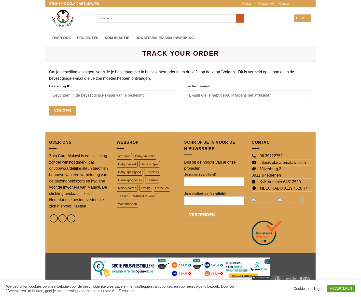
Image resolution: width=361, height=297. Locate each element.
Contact (284, 3)
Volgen (62, 111)
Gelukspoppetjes (130, 180)
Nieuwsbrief (265, 3)
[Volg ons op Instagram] (300, 3)
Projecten (88, 38)
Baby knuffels (145, 156)
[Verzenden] (240, 18)
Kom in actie (117, 38)
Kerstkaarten (127, 188)
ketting (146, 188)
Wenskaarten (127, 204)
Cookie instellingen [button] (308, 289)
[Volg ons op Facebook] (295, 3)
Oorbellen (162, 188)
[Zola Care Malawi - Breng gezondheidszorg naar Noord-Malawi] (69, 18)
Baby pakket (127, 164)
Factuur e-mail (198, 86)
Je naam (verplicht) (200, 174)
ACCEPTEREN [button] (341, 288)
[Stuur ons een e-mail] (304, 3)
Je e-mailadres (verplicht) (205, 193)
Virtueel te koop (144, 196)
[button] (283, 18)
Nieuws (246, 3)
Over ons (61, 38)
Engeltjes (152, 172)
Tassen (123, 196)
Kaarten (152, 180)
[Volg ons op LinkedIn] (309, 3)
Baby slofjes (149, 164)
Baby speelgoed (129, 172)
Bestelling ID (59, 86)
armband (124, 156)
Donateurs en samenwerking (165, 38)
